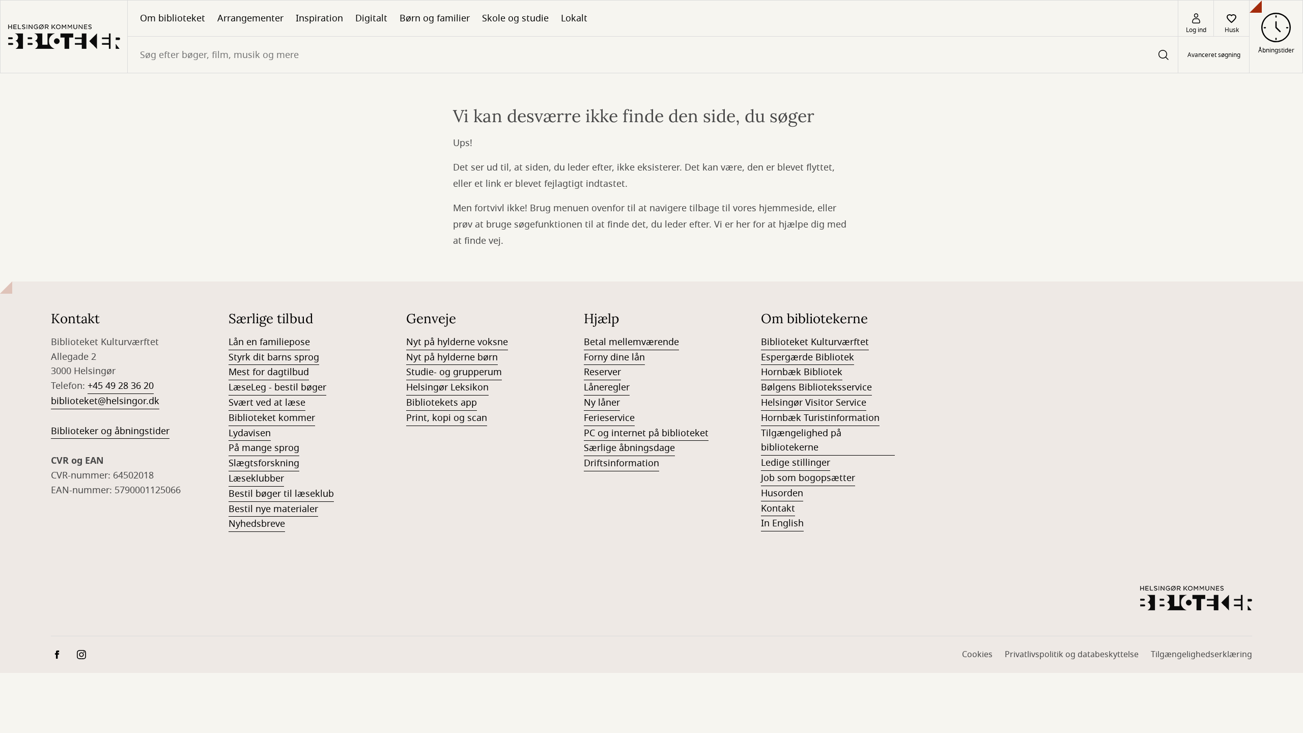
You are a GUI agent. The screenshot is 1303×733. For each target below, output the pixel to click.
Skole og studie (515, 18)
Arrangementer (250, 18)
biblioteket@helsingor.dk (105, 401)
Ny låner (602, 402)
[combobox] (653, 55)
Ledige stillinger (795, 462)
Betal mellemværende (631, 342)
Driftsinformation (621, 463)
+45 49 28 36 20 (121, 385)
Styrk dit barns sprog (274, 357)
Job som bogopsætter (808, 478)
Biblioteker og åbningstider (110, 431)
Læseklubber (256, 478)
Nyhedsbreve (257, 523)
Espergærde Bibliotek (807, 357)
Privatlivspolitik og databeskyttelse (1072, 655)
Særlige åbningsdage (629, 448)
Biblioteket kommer (272, 418)
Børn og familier (435, 18)
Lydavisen (250, 433)
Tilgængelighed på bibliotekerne (801, 441)
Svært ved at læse (267, 402)
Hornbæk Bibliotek (801, 372)
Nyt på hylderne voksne (457, 342)
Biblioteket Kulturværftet (815, 342)
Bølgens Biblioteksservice (816, 387)
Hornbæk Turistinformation (820, 418)
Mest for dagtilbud (269, 372)
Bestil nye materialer (273, 509)
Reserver (602, 372)
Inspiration (319, 18)
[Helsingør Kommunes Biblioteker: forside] (64, 37)
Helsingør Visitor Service (813, 402)
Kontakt (778, 508)
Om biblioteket (172, 18)
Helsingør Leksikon (447, 387)
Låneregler (607, 387)
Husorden (782, 493)
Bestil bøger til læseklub (281, 493)
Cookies (977, 655)
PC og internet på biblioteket (646, 433)
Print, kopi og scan (446, 418)
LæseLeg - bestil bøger (277, 387)
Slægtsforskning (264, 463)
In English (782, 523)
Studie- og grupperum (454, 372)
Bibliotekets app (441, 402)
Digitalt (371, 18)
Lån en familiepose (269, 342)
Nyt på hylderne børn (452, 357)
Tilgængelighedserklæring (1201, 655)
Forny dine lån (614, 357)
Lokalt (574, 18)
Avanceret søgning (1213, 55)
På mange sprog (264, 448)
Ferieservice (609, 418)
